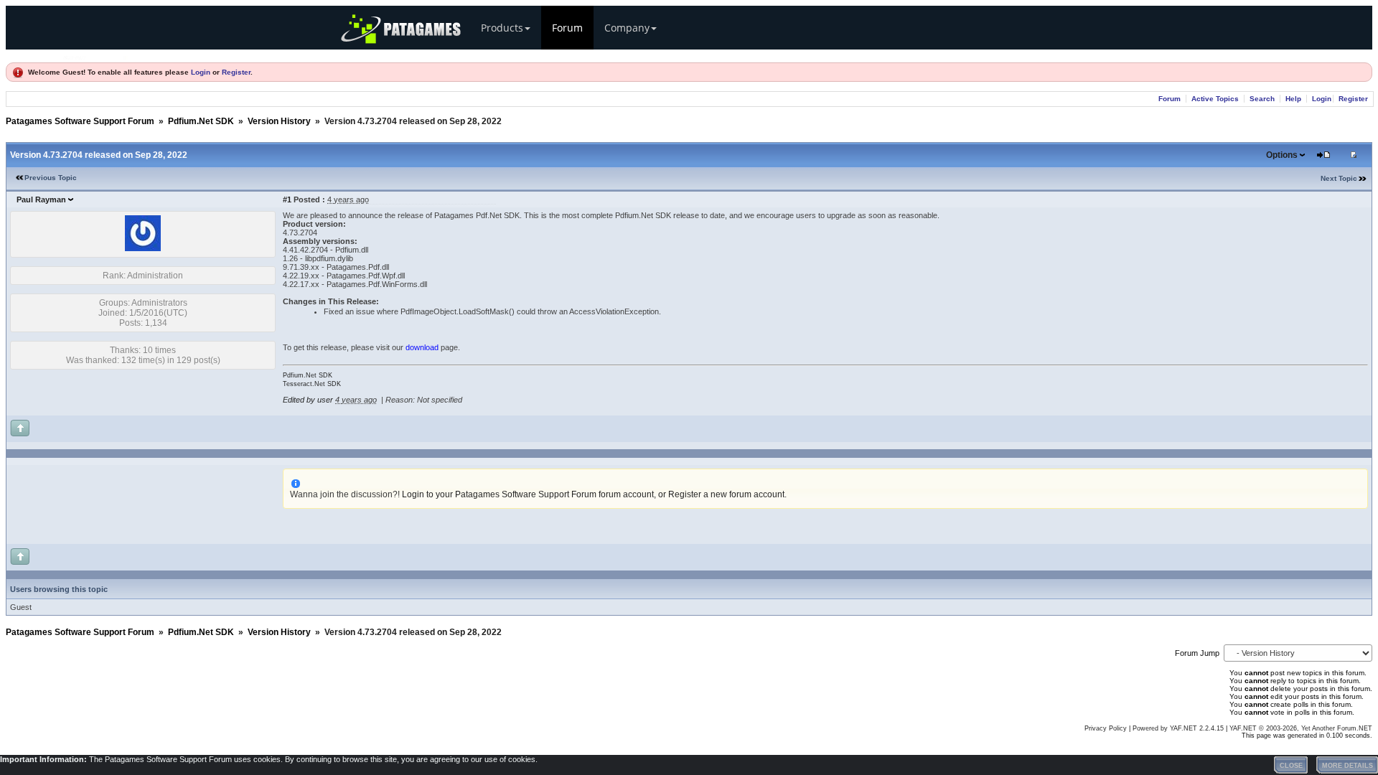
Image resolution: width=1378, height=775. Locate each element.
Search (1262, 99)
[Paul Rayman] (143, 248)
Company (627, 27)
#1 (287, 199)
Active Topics (1215, 99)
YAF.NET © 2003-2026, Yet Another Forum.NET (1300, 728)
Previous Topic (50, 178)
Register (236, 72)
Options (1282, 155)
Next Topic (1339, 178)
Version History (279, 121)
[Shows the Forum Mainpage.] (95, 56)
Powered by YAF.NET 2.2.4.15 (1179, 728)
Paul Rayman (41, 199)
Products (502, 27)
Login (200, 72)
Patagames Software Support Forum (80, 121)
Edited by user (308, 399)
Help (1293, 99)
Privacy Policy (1105, 728)
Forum (567, 27)
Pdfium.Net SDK (201, 121)
